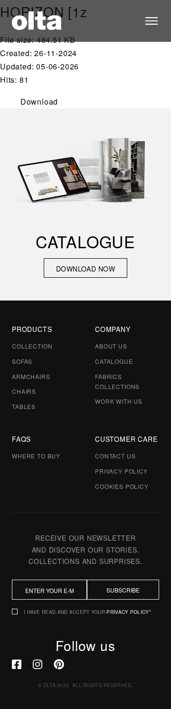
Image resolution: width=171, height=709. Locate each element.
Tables (24, 406)
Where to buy (36, 456)
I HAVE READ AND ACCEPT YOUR (87, 612)
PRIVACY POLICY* (128, 612)
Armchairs (31, 376)
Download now (85, 268)
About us (111, 346)
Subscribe (123, 590)
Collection (32, 346)
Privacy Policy (121, 471)
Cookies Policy (122, 486)
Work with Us (118, 401)
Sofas (22, 361)
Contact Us (115, 456)
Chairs (24, 391)
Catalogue (114, 361)
